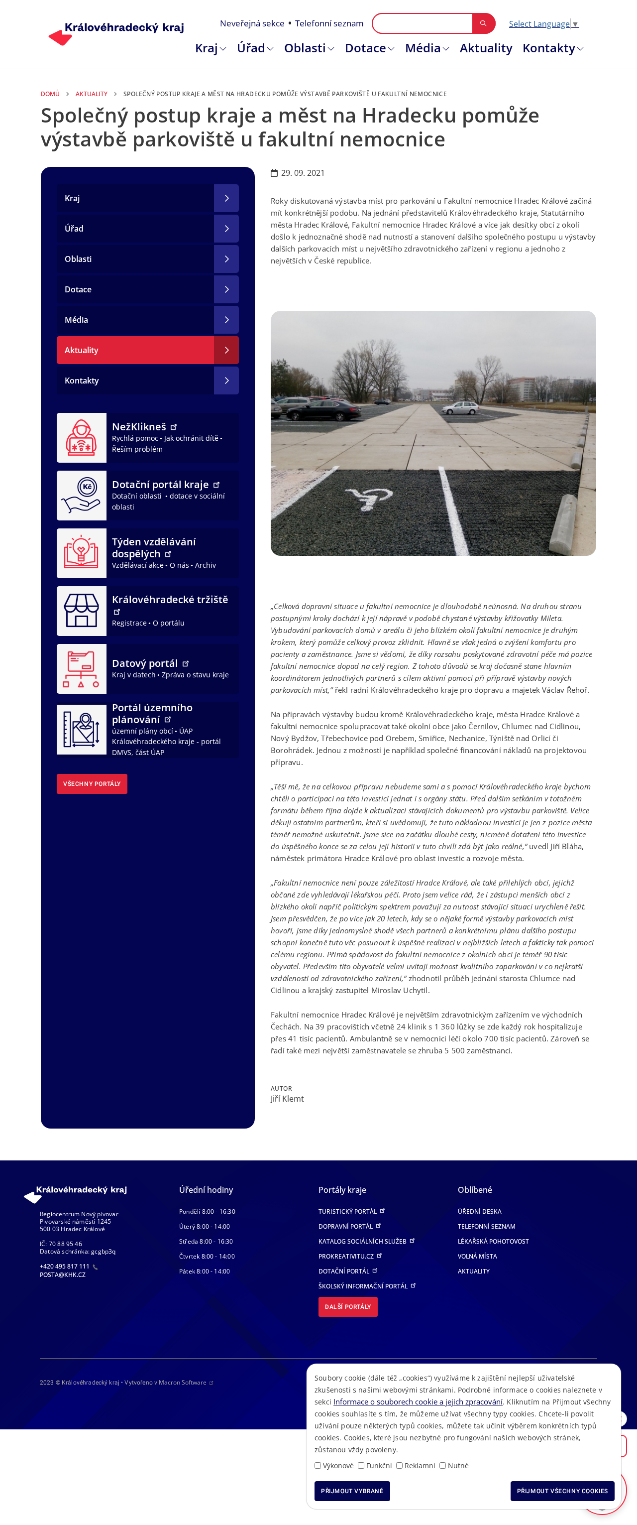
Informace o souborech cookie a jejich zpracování (418, 1401)
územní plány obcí (142, 731)
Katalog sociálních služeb (363, 1241)
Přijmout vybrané (352, 1491)
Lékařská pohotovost (493, 1241)
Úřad (251, 47)
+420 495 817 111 (65, 1266)
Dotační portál (344, 1271)
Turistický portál (348, 1211)
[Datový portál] (81, 667)
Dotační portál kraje (162, 484)
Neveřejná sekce (252, 23)
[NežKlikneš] (81, 436)
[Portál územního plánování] (81, 728)
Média (423, 47)
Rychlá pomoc (135, 438)
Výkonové (338, 1465)
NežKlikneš (140, 426)
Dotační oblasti (138, 496)
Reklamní (420, 1465)
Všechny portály (92, 783)
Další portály (348, 1306)
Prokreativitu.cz (346, 1256)
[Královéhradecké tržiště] (81, 610)
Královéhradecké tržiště (170, 599)
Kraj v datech (134, 674)
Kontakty (549, 47)
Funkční (379, 1465)
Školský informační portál (363, 1286)
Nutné (458, 1465)
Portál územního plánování (152, 713)
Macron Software (183, 1382)
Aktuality (486, 47)
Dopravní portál (346, 1226)
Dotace (365, 47)
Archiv (205, 565)
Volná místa (477, 1256)
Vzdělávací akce (138, 565)
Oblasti (305, 47)
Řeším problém (137, 449)
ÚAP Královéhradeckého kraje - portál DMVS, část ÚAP (166, 741)
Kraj (206, 47)
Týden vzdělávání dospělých (154, 547)
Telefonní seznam (329, 23)
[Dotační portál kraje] (81, 494)
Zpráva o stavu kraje (195, 674)
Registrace (129, 623)
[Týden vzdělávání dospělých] (81, 552)
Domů (50, 94)
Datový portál (146, 663)
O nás (179, 565)
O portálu (169, 623)
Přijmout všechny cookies (562, 1491)
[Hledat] (483, 23)
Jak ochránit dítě (191, 438)
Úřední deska (480, 1211)
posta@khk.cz (63, 1275)
